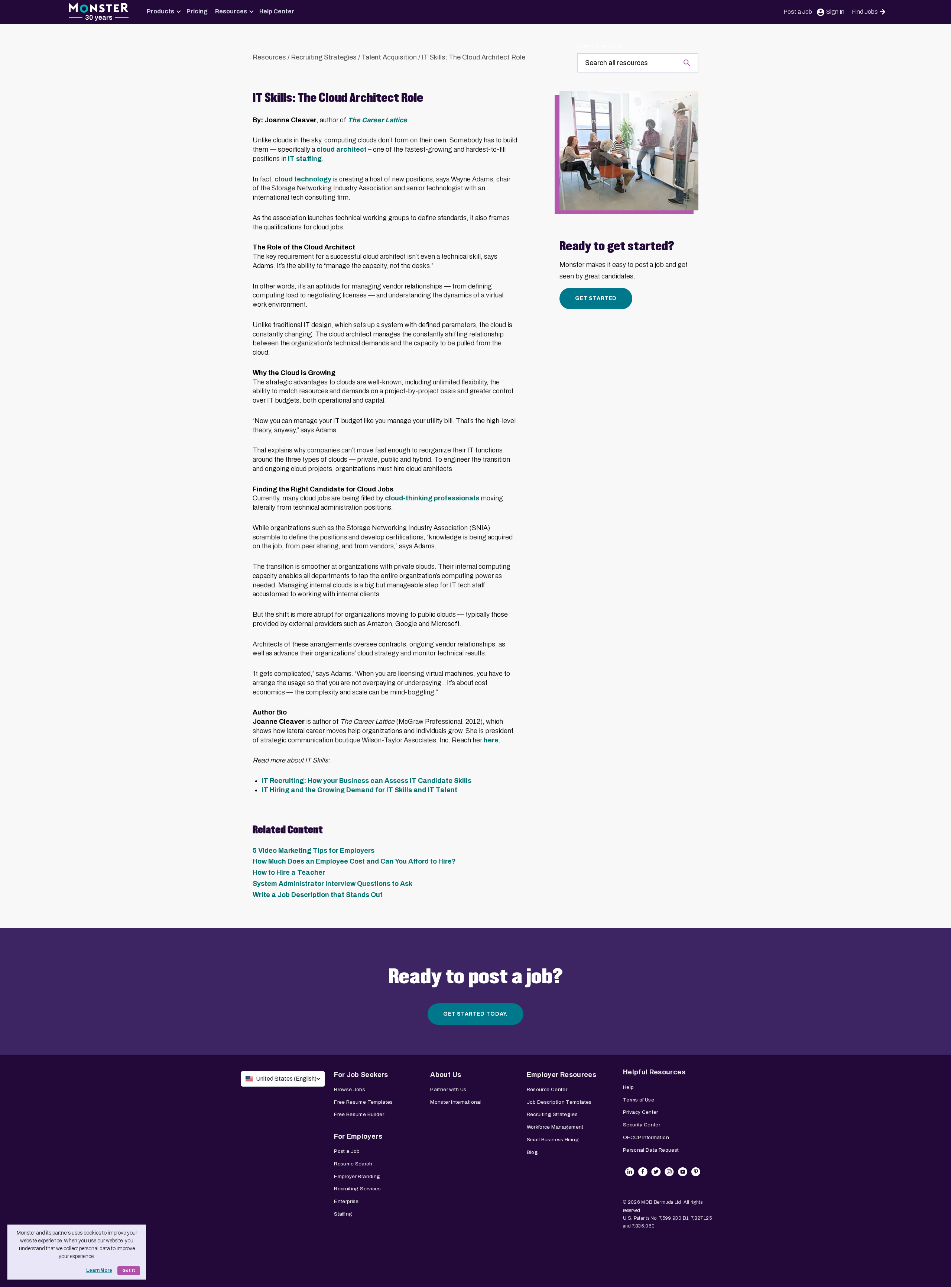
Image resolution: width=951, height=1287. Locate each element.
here (491, 740)
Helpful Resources (654, 1072)
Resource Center (547, 1089)
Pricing (197, 11)
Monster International (455, 1102)
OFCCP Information (646, 1137)
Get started (596, 298)
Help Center (276, 11)
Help (628, 1087)
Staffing (343, 1214)
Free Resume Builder (359, 1114)
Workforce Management (555, 1127)
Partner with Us (448, 1089)
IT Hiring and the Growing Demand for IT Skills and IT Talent (360, 790)
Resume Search (353, 1164)
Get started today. (475, 1014)
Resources (231, 11)
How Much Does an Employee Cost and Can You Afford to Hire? (354, 861)
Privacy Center (640, 1112)
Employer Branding (357, 1176)
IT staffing (305, 158)
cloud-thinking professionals (432, 498)
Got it (128, 1270)
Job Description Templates (559, 1102)
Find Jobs (865, 12)
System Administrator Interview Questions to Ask (332, 883)
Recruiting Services (357, 1188)
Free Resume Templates (363, 1102)
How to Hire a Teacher (289, 872)
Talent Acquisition (389, 57)
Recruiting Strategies (324, 57)
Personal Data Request (651, 1150)
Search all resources (600, 46)
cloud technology (303, 179)
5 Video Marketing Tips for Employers (313, 850)
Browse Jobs (349, 1089)
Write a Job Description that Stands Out (318, 895)
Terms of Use (638, 1100)
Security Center (641, 1125)
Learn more (99, 1270)
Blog (532, 1152)
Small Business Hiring (553, 1139)
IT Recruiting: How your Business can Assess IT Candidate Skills (366, 780)
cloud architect (342, 149)
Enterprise (346, 1201)
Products (160, 11)
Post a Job (797, 12)
